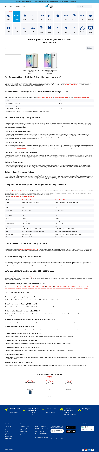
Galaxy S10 (43, 288)
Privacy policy (23, 433)
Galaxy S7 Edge (66, 288)
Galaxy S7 (73, 288)
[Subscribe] (62, 431)
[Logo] (49, 6)
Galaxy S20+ (18, 288)
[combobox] (84, 6)
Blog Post (7, 433)
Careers (6, 434)
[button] (93, 6)
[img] (49, 376)
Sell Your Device (8, 438)
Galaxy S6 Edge (79, 288)
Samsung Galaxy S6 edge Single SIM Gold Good (31, 71)
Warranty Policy (23, 428)
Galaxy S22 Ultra (49, 286)
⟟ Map (43, 431)
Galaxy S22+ (56, 286)
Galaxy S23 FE (42, 286)
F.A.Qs (6, 431)
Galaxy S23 (35, 286)
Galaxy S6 (86, 288)
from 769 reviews (49, 377)
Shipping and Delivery (24, 426)
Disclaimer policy (23, 434)
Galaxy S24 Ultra (20, 286)
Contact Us (7, 429)
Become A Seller (8, 436)
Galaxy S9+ (49, 288)
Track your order (8, 426)
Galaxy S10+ (37, 288)
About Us (7, 428)
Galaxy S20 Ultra (11, 288)
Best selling (89, 48)
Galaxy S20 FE (31, 288)
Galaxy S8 (60, 288)
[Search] (78, 6)
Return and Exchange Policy (26, 429)
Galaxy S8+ (55, 288)
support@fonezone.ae (43, 437)
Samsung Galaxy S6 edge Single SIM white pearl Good (50, 71)
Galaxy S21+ (86, 286)
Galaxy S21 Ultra (79, 286)
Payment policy (23, 431)
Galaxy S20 (24, 288)
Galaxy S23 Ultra (28, 286)
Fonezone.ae (10, 449)
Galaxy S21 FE (71, 286)
